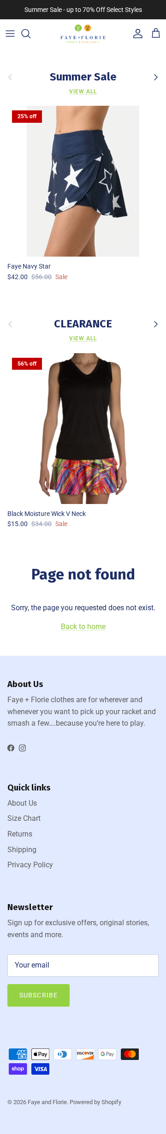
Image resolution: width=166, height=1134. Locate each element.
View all (83, 91)
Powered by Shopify (95, 1102)
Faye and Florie (47, 1102)
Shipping (21, 849)
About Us (22, 803)
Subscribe (38, 995)
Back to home (83, 626)
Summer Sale (83, 77)
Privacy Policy (30, 864)
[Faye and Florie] (83, 34)
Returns (19, 834)
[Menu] (10, 33)
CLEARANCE (83, 324)
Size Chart (24, 818)
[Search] (30, 33)
